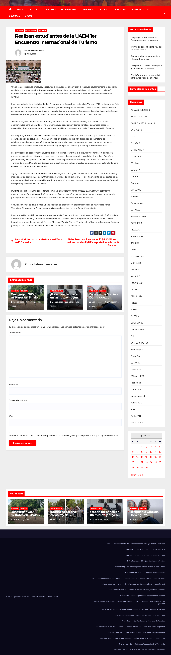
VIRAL (134, 409)
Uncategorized (138, 396)
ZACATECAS (137, 422)
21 (137, 462)
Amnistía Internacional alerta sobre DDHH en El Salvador (38, 241)
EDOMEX (135, 196)
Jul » (140, 475)
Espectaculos (140, 9)
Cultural (14, 16)
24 (151, 462)
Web (11, 416)
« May (133, 475)
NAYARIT (135, 276)
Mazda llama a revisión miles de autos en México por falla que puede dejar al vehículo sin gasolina (129, 602)
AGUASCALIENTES (140, 110)
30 (146, 467)
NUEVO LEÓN (137, 283)
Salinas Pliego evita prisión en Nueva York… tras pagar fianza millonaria (136, 632)
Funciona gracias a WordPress (18, 597)
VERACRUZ (136, 402)
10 (151, 452)
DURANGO (136, 190)
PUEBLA (135, 316)
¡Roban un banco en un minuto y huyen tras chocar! (64, 297)
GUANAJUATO (138, 216)
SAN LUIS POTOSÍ (140, 343)
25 (155, 462)
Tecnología (120, 9)
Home (109, 544)
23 (146, 462)
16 (146, 457)
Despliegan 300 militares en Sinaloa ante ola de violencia (26, 297)
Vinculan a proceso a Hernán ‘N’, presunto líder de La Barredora (139, 650)
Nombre (13, 384)
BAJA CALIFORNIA (140, 116)
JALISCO (135, 243)
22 (142, 462)
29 (142, 467)
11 (155, 452)
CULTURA (135, 170)
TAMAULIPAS (137, 376)
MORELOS (136, 263)
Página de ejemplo (157, 609)
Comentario (15, 332)
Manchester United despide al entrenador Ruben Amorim (142, 595)
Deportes (50, 9)
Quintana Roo (137, 329)
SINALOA (24, 291)
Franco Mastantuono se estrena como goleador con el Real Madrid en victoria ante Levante (129, 578)
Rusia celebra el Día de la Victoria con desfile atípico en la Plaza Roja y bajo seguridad (131, 627)
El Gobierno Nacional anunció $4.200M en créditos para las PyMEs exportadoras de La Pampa (91, 242)
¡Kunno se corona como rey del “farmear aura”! (63, 515)
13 (133, 457)
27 (133, 467)
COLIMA (135, 163)
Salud (28, 16)
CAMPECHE (136, 130)
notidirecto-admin (36, 50)
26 (160, 462)
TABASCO (136, 369)
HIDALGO (135, 229)
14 (137, 457)
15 (142, 457)
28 (137, 467)
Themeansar (53, 597)
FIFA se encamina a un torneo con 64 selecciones (145, 572)
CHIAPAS (135, 143)
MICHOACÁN (137, 256)
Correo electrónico (19, 400)
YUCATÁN (136, 416)
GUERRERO (136, 223)
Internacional (69, 9)
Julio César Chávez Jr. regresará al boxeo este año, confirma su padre (137, 590)
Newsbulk (41, 597)
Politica (34, 9)
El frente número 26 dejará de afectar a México (146, 561)
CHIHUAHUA (137, 150)
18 (155, 457)
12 (160, 452)
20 (133, 462)
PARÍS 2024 (136, 296)
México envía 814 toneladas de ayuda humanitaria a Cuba (125, 609)
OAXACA (135, 289)
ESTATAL (135, 210)
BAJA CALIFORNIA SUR (143, 123)
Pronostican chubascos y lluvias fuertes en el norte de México (140, 615)
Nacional (88, 9)
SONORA (135, 363)
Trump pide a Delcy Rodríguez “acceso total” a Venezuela (142, 644)
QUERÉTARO (137, 323)
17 (151, 457)
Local (20, 9)
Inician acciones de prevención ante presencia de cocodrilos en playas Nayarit (133, 584)
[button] (164, 13)
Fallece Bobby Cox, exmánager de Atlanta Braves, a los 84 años (139, 567)
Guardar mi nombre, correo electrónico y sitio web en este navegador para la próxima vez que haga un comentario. (64, 435)
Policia (104, 9)
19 (160, 457)
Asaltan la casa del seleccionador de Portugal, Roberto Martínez (139, 544)
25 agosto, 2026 (21, 520)
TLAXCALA (136, 389)
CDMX (134, 136)
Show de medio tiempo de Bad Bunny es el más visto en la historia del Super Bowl (132, 638)
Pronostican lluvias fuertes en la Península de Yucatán (143, 621)
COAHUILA (136, 156)
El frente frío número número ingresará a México (145, 549)
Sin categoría (137, 349)
